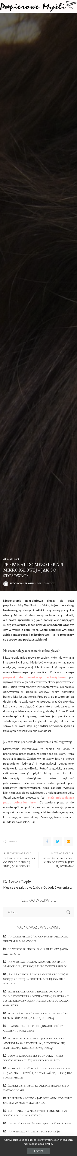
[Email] (68, 841)
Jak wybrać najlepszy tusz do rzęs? (33, 1131)
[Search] (69, 6)
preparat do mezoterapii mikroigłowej (34, 677)
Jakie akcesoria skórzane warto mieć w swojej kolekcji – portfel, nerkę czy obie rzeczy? (35, 979)
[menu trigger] (8, 6)
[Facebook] (47, 841)
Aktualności (11, 559)
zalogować (26, 887)
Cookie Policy (45, 1143)
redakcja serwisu (22, 583)
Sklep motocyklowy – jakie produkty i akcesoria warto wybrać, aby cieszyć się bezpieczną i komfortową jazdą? (34, 1043)
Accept (38, 1151)
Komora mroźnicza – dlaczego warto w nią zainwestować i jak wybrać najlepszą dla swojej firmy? (38, 1073)
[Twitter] (57, 841)
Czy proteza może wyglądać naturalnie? (39, 1123)
